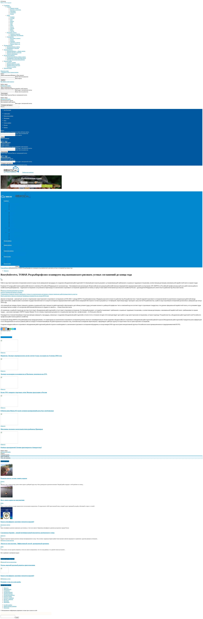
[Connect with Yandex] (8, 85)
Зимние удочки (14, 8)
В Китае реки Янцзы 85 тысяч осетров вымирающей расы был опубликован (27, 411)
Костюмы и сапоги (15, 38)
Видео (5, 120)
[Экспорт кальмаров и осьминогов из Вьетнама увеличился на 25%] (9, 369)
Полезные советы (11, 32)
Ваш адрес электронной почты (23, 90)
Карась (12, 21)
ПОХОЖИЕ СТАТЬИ (6, 337)
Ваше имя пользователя (21, 76)
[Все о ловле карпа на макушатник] (7, 497)
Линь (11, 25)
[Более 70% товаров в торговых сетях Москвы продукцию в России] (9, 388)
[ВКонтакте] (2, 329)
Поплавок (13, 11)
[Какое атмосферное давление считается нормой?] (7, 518)
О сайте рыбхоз (7, 113)
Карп (11, 22)
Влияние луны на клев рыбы (11, 582)
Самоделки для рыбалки (16, 35)
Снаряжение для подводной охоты (16, 58)
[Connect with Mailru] (3, 85)
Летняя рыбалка (8, 592)
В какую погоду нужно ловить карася (14, 478)
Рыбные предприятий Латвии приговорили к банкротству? (21, 447)
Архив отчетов (14, 72)
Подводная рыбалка (9, 595)
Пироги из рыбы (11, 67)
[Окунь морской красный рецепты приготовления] (8, 562)
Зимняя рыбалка (8, 593)
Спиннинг (13, 12)
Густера (12, 18)
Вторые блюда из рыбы (13, 64)
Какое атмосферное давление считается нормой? (17, 522)
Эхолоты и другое (15, 42)
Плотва (12, 28)
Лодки (12, 39)
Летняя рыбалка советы (13, 47)
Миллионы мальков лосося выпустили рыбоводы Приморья (22, 429)
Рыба (8, 15)
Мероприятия (6, 118)
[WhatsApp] (10, 329)
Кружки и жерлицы (15, 9)
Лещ (11, 24)
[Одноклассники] (4, 329)
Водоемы (6, 125)
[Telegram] (6, 329)
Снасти (9, 7)
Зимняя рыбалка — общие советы (16, 51)
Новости (6, 270)
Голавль (12, 17)
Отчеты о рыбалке (7, 122)
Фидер (12, 14)
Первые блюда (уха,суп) (13, 65)
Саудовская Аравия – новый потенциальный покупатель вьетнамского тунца (27, 533)
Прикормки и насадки (13, 48)
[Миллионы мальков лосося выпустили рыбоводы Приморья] (9, 424)
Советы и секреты (15, 34)
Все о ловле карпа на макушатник (12, 500)
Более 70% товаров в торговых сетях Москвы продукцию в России (24, 392)
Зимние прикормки (12, 54)
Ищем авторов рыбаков (8, 116)
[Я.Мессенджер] (13, 329)
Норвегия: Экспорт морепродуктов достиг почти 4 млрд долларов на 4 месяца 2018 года (31, 356)
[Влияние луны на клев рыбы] (5, 578)
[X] (8, 329)
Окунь (12, 27)
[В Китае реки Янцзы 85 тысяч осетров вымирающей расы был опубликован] (9, 406)
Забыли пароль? (5, 138)
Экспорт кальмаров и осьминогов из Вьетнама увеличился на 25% (24, 374)
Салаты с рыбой (11, 62)
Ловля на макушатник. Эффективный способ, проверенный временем (25, 543)
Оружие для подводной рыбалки (16, 59)
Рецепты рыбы (8, 596)
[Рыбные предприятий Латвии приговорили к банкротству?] (9, 443)
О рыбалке (7, 590)
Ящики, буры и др (15, 44)
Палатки (12, 41)
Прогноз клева (8, 68)
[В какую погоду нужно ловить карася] (7, 475)
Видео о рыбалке (8, 599)
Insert (17, 617)
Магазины (6, 602)
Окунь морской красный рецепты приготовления (18, 565)
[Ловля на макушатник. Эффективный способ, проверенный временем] (7, 540)
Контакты (6, 127)
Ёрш (11, 19)
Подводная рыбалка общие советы (16, 57)
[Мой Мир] (15, 329)
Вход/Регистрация (7, 110)
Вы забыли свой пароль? (7, 81)
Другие (12, 31)
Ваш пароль (18, 78)
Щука (11, 29)
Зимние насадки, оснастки (14, 52)
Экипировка (10, 37)
